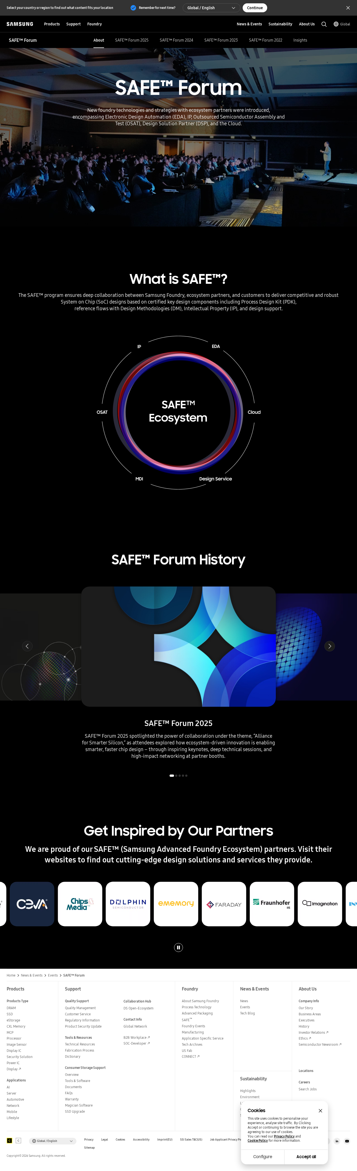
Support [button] (73, 24)
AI (8, 1087)
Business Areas (310, 1014)
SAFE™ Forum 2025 (132, 40)
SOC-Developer (135, 1043)
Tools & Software (77, 1080)
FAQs (69, 1093)
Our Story (306, 1008)
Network (13, 1105)
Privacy (88, 1139)
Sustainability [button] (280, 24)
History (304, 1026)
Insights (300, 40)
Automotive (15, 1099)
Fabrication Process (79, 1050)
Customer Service (78, 1014)
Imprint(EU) (164, 1139)
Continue (255, 8)
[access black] (9, 1140)
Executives (306, 1020)
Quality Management (80, 1008)
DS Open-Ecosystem (138, 1008)
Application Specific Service (202, 1038)
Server (11, 1093)
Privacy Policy (284, 1136)
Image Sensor (17, 1044)
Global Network (135, 1026)
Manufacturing (193, 1032)
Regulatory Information (82, 1020)
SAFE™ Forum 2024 (176, 40)
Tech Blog (247, 1013)
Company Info (309, 1001)
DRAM (11, 1008)
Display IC (14, 1050)
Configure (262, 1156)
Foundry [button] (94, 24)
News (244, 1001)
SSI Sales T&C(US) (191, 1139)
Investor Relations (312, 1032)
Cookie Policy (258, 1140)
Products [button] (52, 24)
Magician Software (79, 1105)
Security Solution (20, 1056)
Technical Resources (80, 1044)
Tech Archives (192, 1044)
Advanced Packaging (197, 1013)
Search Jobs (308, 1089)
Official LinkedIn (337, 1141)
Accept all (306, 1156)
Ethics (303, 1038)
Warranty (72, 1099)
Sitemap (89, 1148)
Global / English (201, 8)
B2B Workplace (135, 1037)
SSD (10, 1014)
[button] (27, 646)
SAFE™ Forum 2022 (265, 40)
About (98, 40)
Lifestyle (13, 1117)
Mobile (12, 1111)
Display (12, 1069)
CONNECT (189, 1056)
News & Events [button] (249, 24)
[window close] (320, 1111)
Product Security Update (83, 1026)
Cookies (120, 1139)
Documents (73, 1087)
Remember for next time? (157, 7)
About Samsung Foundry (200, 1001)
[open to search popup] (324, 24)
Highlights (247, 1090)
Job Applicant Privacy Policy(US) (230, 1139)
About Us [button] (307, 24)
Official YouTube (347, 1141)
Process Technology (196, 1007)
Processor (14, 1038)
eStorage (13, 1020)
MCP (10, 1032)
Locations (306, 1070)
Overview (72, 1074)
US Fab (187, 1050)
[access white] (18, 1140)
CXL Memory (16, 1026)
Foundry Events (193, 1026)
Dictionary (72, 1056)
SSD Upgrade (75, 1111)
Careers (304, 1082)
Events (245, 1007)
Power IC (13, 1063)
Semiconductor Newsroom (318, 1044)
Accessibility (141, 1139)
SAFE (187, 1020)
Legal (104, 1139)
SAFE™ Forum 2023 (221, 40)
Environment (249, 1097)
